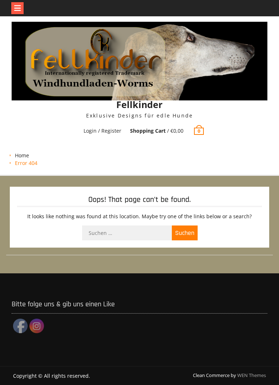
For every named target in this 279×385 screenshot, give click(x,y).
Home (22, 155)
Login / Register (102, 130)
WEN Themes (251, 375)
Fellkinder (139, 104)
